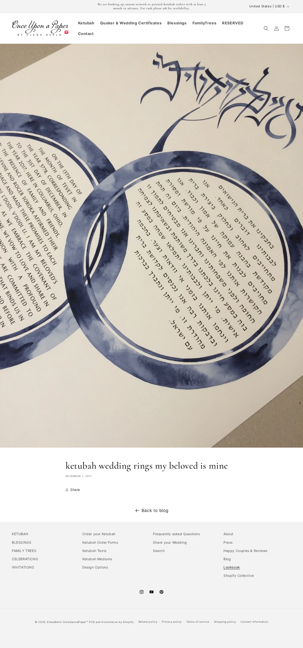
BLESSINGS (21, 542)
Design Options (95, 567)
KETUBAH (20, 534)
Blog (227, 559)
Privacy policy (172, 621)
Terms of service (197, 621)
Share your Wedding (170, 542)
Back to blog (155, 510)
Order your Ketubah (99, 534)
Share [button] (75, 490)
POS (92, 622)
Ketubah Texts (94, 551)
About (228, 534)
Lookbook (231, 567)
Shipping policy (225, 621)
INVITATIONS (23, 567)
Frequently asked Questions (176, 534)
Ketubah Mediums (97, 559)
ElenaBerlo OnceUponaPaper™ (67, 622)
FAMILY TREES (24, 551)
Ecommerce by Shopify (118, 622)
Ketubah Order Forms (100, 542)
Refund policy (147, 621)
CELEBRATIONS (25, 559)
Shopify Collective (238, 575)
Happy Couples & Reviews (245, 551)
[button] (266, 28)
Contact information (254, 621)
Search (159, 551)
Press (228, 542)
